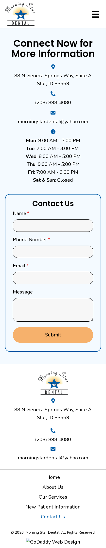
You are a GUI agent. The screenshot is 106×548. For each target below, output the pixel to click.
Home (53, 477)
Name (21, 213)
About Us (53, 487)
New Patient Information (53, 507)
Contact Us (53, 516)
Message (23, 292)
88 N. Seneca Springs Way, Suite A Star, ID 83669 (53, 413)
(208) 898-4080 (53, 102)
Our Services (53, 497)
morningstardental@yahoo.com (53, 121)
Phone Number (31, 239)
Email (21, 265)
